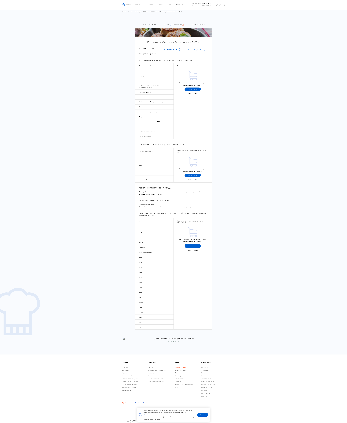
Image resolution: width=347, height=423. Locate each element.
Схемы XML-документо (130, 381)
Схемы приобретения (182, 376)
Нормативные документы (130, 379)
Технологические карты (130, 384)
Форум (177, 387)
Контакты (204, 367)
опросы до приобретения (184, 384)
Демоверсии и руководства (157, 370)
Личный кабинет (144, 403)
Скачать (166, 24)
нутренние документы (209, 384)
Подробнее (147, 414)
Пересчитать (172, 49)
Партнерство (205, 393)
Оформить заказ (180, 367)
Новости (125, 367)
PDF (201, 49)
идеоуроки (152, 373)
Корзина (128, 403)
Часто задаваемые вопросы (157, 376)
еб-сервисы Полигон (129, 376)
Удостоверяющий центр (130, 387)
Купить (170, 4)
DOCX (193, 49)
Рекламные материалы (156, 379)
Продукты (161, 4)
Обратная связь (206, 387)
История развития (207, 381)
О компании (179, 4)
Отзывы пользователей (156, 381)
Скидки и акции (180, 370)
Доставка (178, 381)
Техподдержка (206, 379)
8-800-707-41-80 (206, 3)
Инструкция (178, 24)
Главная (151, 4)
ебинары (125, 370)
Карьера (204, 390)
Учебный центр (127, 390)
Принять (202, 415)
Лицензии (204, 376)
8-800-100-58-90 (206, 6)
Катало (151, 367)
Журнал (124, 373)
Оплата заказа (179, 379)
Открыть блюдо (193, 89)
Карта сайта (205, 396)
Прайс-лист (179, 373)
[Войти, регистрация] (220, 5)
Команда (204, 373)
